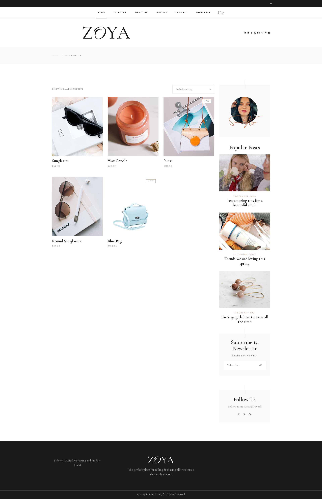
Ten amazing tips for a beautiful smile (245, 203)
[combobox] (193, 89)
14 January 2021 (245, 254)
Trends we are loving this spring (244, 261)
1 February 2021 (244, 313)
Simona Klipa (153, 494)
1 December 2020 (244, 196)
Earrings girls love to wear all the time (244, 319)
